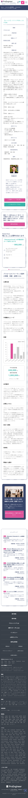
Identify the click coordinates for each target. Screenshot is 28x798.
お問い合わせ (20, 650)
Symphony (23, 736)
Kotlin (13, 662)
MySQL (18, 750)
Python (13, 661)
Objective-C (16, 731)
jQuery (2, 747)
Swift (9, 662)
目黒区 (21, 719)
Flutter (5, 745)
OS (20, 747)
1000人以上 (3, 774)
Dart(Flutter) (3, 736)
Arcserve (10, 760)
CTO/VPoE (16, 690)
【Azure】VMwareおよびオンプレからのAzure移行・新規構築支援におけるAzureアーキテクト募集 (14, 550)
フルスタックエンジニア (18, 670)
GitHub (16, 757)
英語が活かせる (20, 777)
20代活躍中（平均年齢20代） (19, 769)
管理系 (10, 689)
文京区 (2, 719)
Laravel (10, 741)
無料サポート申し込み (14, 628)
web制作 (13, 703)
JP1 (21, 760)
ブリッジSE (21, 690)
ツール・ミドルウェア (9, 755)
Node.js (6, 747)
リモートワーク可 (15, 782)
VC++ (21, 734)
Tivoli (24, 760)
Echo (5, 744)
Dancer (11, 742)
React (17, 747)
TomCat (13, 758)
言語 (2, 729)
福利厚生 (8, 779)
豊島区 (20, 720)
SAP (18, 763)
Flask (20, 742)
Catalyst (7, 742)
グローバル (13, 777)
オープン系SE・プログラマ (8, 678)
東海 (15, 722)
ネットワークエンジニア (16, 669)
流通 (13, 704)
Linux (6, 662)
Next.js (17, 745)
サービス (3, 701)
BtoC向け (3, 782)
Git (20, 762)
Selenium (13, 762)
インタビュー (14, 632)
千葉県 (2, 717)
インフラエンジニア (5, 669)
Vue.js (19, 741)
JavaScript (12, 729)
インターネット (15, 701)
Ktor (2, 745)
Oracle (14, 750)
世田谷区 (5, 720)
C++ (7, 733)
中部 (18, 722)
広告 (10, 703)
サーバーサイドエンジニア (9, 682)
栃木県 (16, 716)
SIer (7, 701)
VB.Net (16, 733)
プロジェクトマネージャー (6, 670)
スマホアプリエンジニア (8, 681)
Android (3, 750)
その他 (22, 750)
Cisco (16, 753)
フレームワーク (17, 736)
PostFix (15, 752)
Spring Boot (17, 744)
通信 (9, 701)
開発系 (2, 676)
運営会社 (8, 646)
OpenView (3, 762)
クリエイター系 (16, 692)
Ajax (10, 747)
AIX (18, 749)
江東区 (13, 719)
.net (8, 736)
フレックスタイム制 (5, 769)
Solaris (14, 749)
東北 (10, 716)
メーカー (6, 704)
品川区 (17, 719)
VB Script (21, 733)
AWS (2, 662)
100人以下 (10, 772)
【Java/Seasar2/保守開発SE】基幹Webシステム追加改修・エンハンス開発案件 (14, 579)
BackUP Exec (4, 760)
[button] (8, 269)
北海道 (6, 716)
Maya (23, 762)
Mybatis (8, 758)
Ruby (6, 661)
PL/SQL (17, 734)
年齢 (11, 769)
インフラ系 (18, 682)
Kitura (12, 744)
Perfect (8, 744)
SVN (20, 757)
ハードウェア (19, 703)
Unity (16, 755)
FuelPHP (17, 737)
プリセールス (7, 30)
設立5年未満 (14, 774)
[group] (14, 252)
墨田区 (10, 719)
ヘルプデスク (10, 695)
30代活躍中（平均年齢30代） (7, 770)
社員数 (5, 772)
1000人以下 (21, 772)
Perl (5, 731)
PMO (11, 690)
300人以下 (15, 772)
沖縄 (8, 724)
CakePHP (12, 737)
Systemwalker (16, 760)
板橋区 (24, 720)
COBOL (2, 734)
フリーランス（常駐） (5, 710)
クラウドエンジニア (7, 686)
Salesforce (13, 763)
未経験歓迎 (8, 782)
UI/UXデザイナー (15, 694)
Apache (6, 752)
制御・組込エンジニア (12, 679)
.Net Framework (4, 741)
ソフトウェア (21, 701)
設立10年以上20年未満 (8, 775)
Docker (6, 753)
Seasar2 (15, 739)
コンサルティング (22, 704)
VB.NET (22, 744)
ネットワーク (11, 753)
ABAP (6, 734)
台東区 (6, 719)
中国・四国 (3, 724)
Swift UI (9, 745)
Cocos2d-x (7, 757)
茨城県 (13, 716)
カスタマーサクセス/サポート (20, 695)
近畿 (21, 722)
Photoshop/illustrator (5, 763)
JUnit (17, 762)
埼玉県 (24, 716)
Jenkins (8, 762)
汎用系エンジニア (19, 678)
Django (16, 742)
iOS (6, 750)
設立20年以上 (16, 775)
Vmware (20, 752)
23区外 (2, 722)
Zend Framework (4, 737)
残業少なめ (13, 779)
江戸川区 (7, 722)
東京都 (5, 40)
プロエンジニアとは (14, 623)
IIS (9, 752)
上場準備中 (8, 777)
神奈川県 (11, 722)
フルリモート (12, 724)
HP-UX (21, 749)
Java (9, 661)
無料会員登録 (14, 642)
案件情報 (14, 614)
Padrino (3, 742)
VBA (12, 733)
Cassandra (3, 758)
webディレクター (6, 694)
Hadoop (24, 757)
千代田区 (13, 717)
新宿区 (24, 717)
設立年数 (9, 774)
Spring (10, 739)
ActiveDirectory (19, 758)
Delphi (10, 734)
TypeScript (18, 661)
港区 (21, 717)
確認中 (2, 716)
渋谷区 (8, 40)
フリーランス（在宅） (15, 710)
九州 (24, 722)
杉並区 (16, 720)
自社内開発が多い (22, 780)
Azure (23, 661)
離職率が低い (19, 779)
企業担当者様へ (14, 655)
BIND (12, 752)
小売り (10, 704)
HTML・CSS (6, 729)
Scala (2, 733)
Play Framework (4, 739)
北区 (10, 717)
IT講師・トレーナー (8, 692)
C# (9, 733)
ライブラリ (22, 745)
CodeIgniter (22, 737)
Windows (3, 749)
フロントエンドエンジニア (6, 667)
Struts (13, 745)
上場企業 (3, 777)
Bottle (23, 742)
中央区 (17, 717)
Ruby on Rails (21, 739)
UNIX (11, 749)
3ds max (20, 755)
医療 (16, 704)
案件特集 (14, 618)
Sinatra (23, 741)
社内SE (4, 695)
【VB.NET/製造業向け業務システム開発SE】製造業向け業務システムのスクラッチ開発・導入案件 (14, 564)
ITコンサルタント (11, 687)
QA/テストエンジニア (17, 667)
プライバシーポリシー (7, 650)
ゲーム (6, 703)
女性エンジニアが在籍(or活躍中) (10, 780)
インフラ (10, 750)
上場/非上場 (22, 775)
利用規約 (20, 646)
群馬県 (20, 716)
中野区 (13, 720)
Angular (15, 741)
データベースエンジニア (17, 686)
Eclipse (12, 757)
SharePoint (22, 763)
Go (12, 731)
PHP (2, 661)
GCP (24, 752)
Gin (2, 744)
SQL (14, 734)
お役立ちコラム (14, 637)
